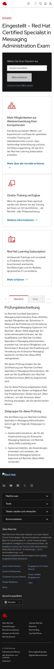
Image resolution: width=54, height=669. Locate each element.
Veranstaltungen (8, 626)
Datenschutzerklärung (11, 652)
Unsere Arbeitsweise (11, 571)
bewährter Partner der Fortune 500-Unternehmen (25, 546)
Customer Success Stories (14, 576)
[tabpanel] (27, 385)
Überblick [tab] (18, 299)
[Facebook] (18, 486)
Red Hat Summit (8, 637)
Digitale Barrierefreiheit (38, 655)
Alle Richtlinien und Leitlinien (10, 656)
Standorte (33, 626)
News (4, 587)
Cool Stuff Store (35, 633)
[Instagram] (31, 486)
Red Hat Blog (34, 630)
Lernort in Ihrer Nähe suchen (20, 85)
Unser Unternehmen (11, 566)
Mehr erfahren (15, 279)
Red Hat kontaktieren (10, 630)
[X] (24, 486)
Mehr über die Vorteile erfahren (25, 163)
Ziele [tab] (35, 299)
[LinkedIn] (4, 486)
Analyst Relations (9, 582)
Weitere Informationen (20, 220)
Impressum (6, 661)
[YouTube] (11, 486)
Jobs (30, 582)
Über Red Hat (7, 623)
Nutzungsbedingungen (38, 652)
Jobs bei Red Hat (35, 623)
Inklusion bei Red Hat (10, 633)
